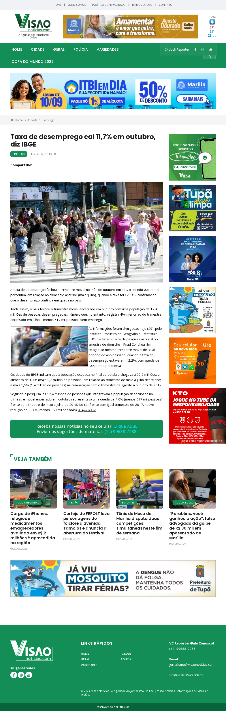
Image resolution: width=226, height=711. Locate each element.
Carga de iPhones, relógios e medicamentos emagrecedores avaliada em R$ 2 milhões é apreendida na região (32, 528)
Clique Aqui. (125, 426)
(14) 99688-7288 (120, 431)
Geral (59, 49)
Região (73, 502)
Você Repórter (178, 49)
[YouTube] (210, 49)
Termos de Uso (142, 5)
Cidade (37, 49)
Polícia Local (184, 502)
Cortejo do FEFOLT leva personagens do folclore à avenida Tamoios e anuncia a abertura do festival (86, 523)
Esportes (128, 502)
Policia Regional (27, 502)
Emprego (49, 120)
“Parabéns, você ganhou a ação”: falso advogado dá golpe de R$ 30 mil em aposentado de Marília (192, 526)
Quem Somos (77, 5)
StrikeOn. (124, 707)
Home (57, 5)
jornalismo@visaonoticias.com (192, 664)
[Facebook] (195, 49)
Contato (165, 5)
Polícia (80, 49)
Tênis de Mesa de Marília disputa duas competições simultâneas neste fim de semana (139, 523)
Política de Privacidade (108, 5)
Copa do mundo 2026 (32, 61)
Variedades (108, 49)
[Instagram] (202, 49)
